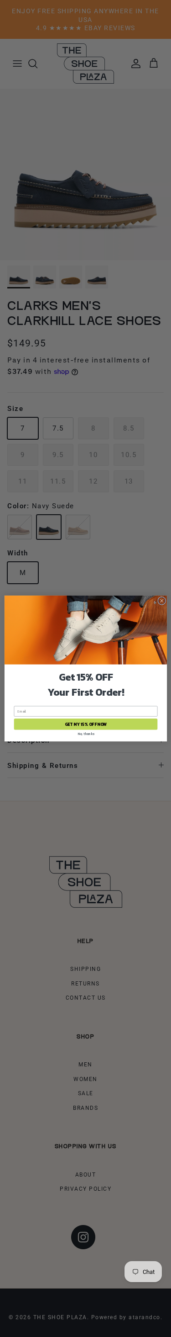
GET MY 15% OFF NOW (85, 724)
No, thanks (85, 733)
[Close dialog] (161, 600)
